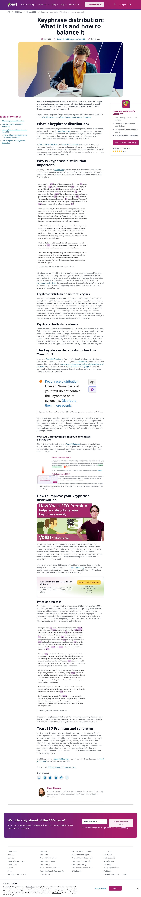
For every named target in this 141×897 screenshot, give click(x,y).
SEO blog (18, 12)
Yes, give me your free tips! (121, 823)
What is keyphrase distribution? (13, 121)
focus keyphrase (64, 131)
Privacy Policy (56, 893)
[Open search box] (115, 4)
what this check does (49, 117)
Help (62, 4)
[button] (70, 522)
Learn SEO (42, 4)
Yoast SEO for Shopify (70, 144)
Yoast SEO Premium (53, 359)
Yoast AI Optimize (73, 444)
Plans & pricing (27, 4)
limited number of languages (78, 366)
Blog (54, 4)
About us (73, 4)
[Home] (9, 12)
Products (44, 851)
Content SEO (31, 12)
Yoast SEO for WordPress (48, 144)
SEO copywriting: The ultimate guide (62, 767)
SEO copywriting (72, 39)
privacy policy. (123, 828)
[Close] (137, 888)
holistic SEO (59, 170)
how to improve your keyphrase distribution (75, 117)
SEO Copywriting (77, 567)
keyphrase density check (46, 283)
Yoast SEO (81, 39)
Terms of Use (30, 887)
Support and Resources (82, 851)
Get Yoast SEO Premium (89, 582)
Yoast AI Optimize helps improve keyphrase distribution (15, 136)
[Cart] (130, 4)
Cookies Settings (100, 888)
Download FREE (93, 4)
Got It (115, 888)
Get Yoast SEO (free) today (125, 142)
